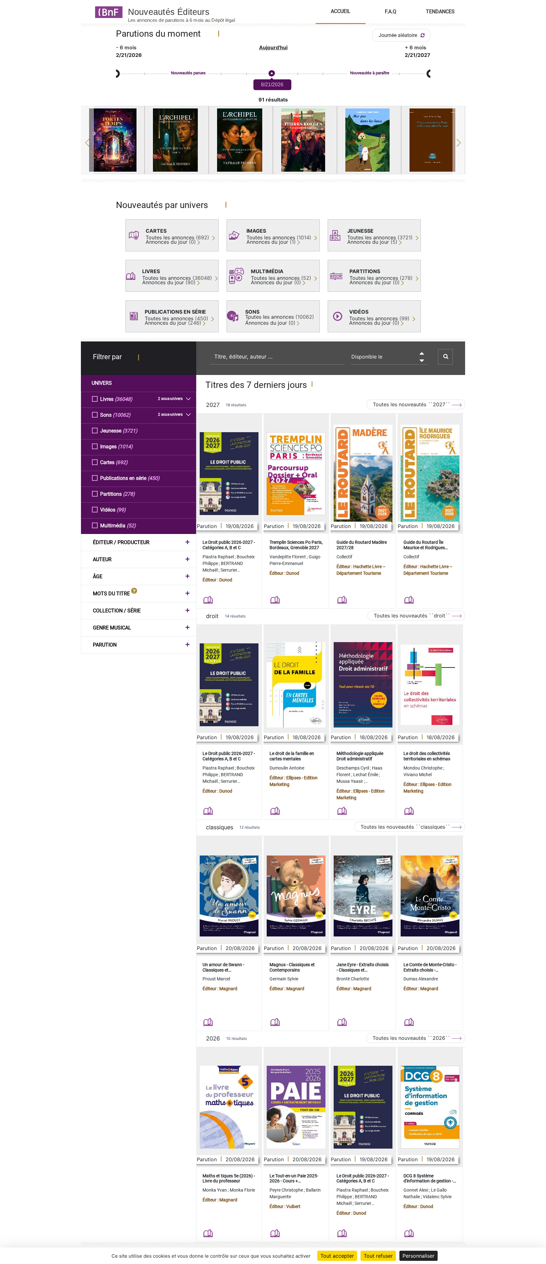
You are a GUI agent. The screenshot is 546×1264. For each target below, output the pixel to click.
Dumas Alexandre (420, 978)
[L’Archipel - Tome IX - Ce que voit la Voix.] (176, 140)
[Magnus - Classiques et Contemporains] (296, 896)
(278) (129, 494)
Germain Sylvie (284, 978)
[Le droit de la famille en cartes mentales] (296, 684)
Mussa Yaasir (350, 781)
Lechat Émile (366, 774)
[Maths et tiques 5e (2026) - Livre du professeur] (229, 1107)
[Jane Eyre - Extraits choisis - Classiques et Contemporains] (363, 896)
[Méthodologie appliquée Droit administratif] (363, 684)
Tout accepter (337, 1256)
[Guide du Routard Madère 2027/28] (363, 474)
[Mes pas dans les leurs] (369, 140)
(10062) (121, 415)
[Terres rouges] (305, 140)
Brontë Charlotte (353, 978)
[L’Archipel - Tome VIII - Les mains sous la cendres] (240, 140)
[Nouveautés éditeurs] (187, 11)
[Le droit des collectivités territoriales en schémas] (430, 685)
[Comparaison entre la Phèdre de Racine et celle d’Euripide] (433, 140)
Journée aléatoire (398, 35)
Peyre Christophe (287, 1190)
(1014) (125, 447)
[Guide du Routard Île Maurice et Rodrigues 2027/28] (430, 474)
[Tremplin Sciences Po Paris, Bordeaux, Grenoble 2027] (296, 473)
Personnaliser (418, 1256)
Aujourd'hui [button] (273, 47)
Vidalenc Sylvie (437, 1196)
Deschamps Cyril (353, 767)
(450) (154, 478)
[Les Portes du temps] (112, 140)
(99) (121, 510)
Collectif (344, 556)
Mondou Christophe (423, 767)
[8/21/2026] (271, 74)
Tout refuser (378, 1256)
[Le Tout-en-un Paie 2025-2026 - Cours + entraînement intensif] (296, 1107)
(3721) (130, 431)
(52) (131, 526)
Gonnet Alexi (416, 1190)
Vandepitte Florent (288, 556)
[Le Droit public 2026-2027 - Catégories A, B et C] (229, 473)
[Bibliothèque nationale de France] (107, 11)
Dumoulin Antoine (287, 767)
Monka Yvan (215, 1190)
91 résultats (273, 99)
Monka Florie (242, 1190)
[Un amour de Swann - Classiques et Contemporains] (229, 896)
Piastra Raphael (219, 556)
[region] (273, 142)
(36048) (123, 399)
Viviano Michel (417, 774)
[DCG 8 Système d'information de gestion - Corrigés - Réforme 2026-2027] (430, 1107)
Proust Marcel (216, 978)
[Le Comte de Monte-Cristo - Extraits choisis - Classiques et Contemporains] (430, 896)
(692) (122, 462)
